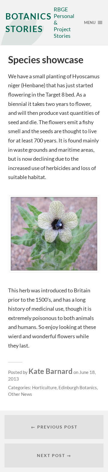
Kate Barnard (50, 371)
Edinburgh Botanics (77, 387)
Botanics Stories (28, 22)
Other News (20, 394)
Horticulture (44, 387)
